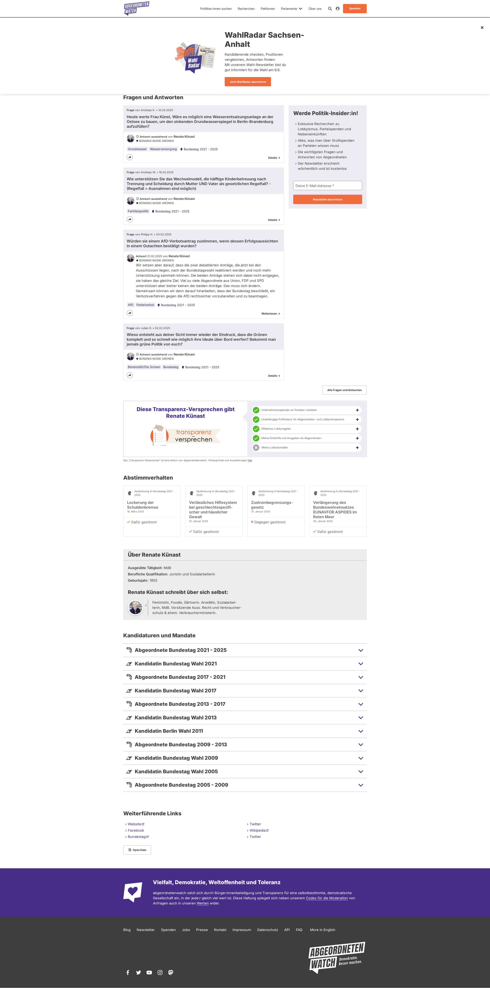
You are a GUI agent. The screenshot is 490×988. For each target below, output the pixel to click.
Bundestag (170, 367)
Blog (127, 930)
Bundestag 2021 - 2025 (201, 149)
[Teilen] (130, 157)
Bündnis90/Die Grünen (144, 367)
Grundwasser (137, 149)
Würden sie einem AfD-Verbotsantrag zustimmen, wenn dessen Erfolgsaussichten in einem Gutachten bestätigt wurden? (202, 243)
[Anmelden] (337, 8)
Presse (202, 930)
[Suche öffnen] (330, 8)
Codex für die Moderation (327, 898)
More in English (322, 930)
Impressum (242, 930)
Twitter (255, 824)
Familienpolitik (138, 211)
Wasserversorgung (163, 149)
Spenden (168, 930)
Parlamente (289, 9)
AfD (130, 305)
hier (250, 460)
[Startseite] (136, 9)
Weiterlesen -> (270, 313)
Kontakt (220, 930)
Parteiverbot (145, 305)
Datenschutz (267, 930)
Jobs (186, 930)
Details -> (274, 157)
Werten (203, 903)
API (287, 930)
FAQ (299, 930)
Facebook (136, 830)
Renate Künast (184, 136)
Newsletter (146, 930)
